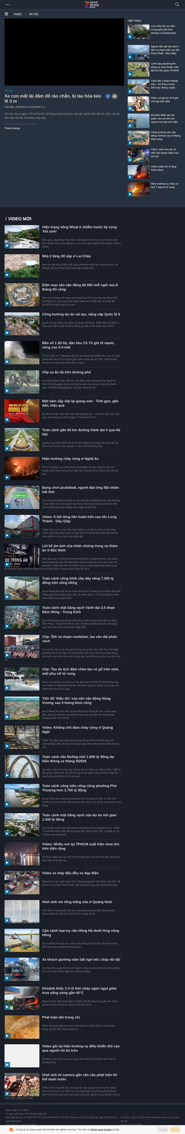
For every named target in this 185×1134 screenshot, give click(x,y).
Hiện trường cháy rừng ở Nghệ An (70, 459)
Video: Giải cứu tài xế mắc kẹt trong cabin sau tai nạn (165, 153)
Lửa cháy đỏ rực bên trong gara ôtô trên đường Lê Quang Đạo (163, 29)
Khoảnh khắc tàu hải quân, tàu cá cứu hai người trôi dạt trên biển (164, 118)
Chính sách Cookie (101, 1129)
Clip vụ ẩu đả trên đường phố (66, 372)
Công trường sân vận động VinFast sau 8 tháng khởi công (165, 135)
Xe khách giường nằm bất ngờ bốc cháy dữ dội (81, 960)
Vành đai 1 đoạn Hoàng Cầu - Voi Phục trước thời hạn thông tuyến (164, 84)
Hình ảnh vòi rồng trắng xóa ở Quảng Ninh (77, 902)
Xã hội (33, 14)
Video (18, 14)
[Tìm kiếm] (177, 5)
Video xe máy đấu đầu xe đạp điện (70, 873)
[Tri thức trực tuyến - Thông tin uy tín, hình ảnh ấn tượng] (99, 4)
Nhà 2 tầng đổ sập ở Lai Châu (66, 256)
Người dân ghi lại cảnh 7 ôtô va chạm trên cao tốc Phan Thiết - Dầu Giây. (165, 50)
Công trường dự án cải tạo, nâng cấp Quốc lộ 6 (81, 314)
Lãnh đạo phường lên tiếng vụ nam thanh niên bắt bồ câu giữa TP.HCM (165, 67)
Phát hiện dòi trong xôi (61, 1017)
